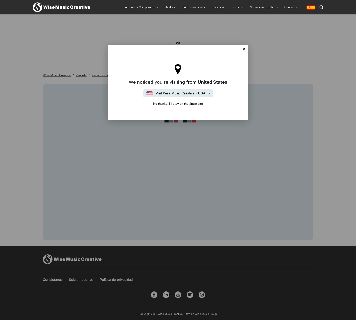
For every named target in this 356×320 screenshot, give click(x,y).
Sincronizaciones (193, 7)
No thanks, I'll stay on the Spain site (244, 49)
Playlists (169, 7)
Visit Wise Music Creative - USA (180, 93)
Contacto (290, 7)
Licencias (237, 7)
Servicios (218, 7)
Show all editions (312, 7)
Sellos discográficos (264, 7)
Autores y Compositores (141, 7)
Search (321, 7)
